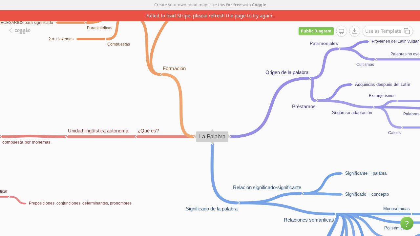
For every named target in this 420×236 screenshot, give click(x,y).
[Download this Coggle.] (354, 31)
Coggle (259, 5)
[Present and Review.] (341, 31)
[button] (406, 223)
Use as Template (383, 31)
